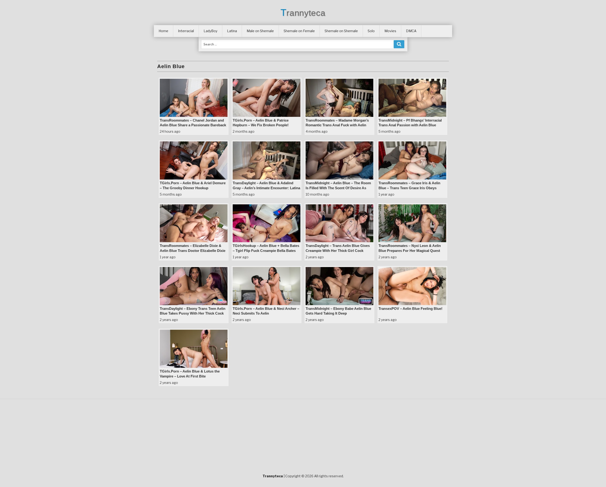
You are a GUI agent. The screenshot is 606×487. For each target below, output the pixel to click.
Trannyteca (303, 13)
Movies (390, 31)
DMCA (411, 31)
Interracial (186, 31)
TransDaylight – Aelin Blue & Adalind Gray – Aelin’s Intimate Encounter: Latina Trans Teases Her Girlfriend (266, 188)
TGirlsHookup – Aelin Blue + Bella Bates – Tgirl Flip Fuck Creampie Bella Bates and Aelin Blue (266, 250)
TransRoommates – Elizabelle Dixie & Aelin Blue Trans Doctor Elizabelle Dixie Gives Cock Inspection (192, 250)
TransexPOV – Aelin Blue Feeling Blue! (410, 309)
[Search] (399, 44)
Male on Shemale (260, 31)
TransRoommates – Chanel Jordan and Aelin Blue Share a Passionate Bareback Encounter (193, 125)
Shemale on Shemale (341, 31)
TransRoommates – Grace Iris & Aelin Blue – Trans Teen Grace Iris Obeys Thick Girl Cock (409, 188)
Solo (371, 31)
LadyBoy (210, 31)
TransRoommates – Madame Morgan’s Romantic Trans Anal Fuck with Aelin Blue (337, 125)
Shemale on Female (299, 31)
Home (163, 31)
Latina (232, 31)
